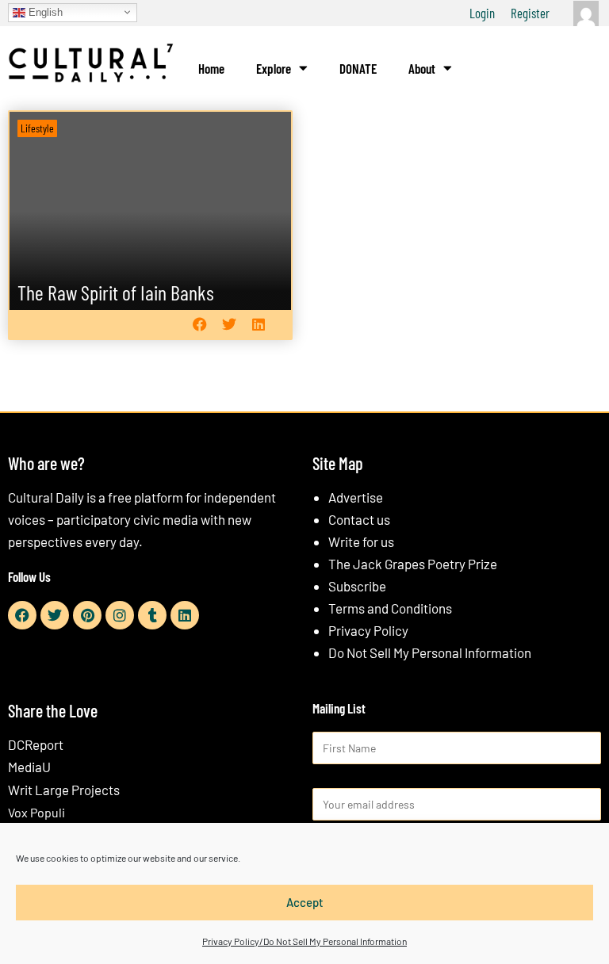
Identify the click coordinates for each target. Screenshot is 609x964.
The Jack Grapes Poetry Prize (412, 564)
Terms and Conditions (390, 608)
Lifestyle (37, 128)
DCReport (35, 744)
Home (211, 68)
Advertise (355, 497)
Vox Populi (36, 812)
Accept (305, 902)
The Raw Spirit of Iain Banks (115, 292)
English (44, 11)
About (421, 68)
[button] (199, 324)
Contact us (359, 519)
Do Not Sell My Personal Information (429, 652)
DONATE (358, 68)
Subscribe (357, 586)
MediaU (29, 767)
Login (482, 13)
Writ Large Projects (64, 790)
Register (530, 13)
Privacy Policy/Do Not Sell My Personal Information (304, 941)
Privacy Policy (368, 630)
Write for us (361, 541)
